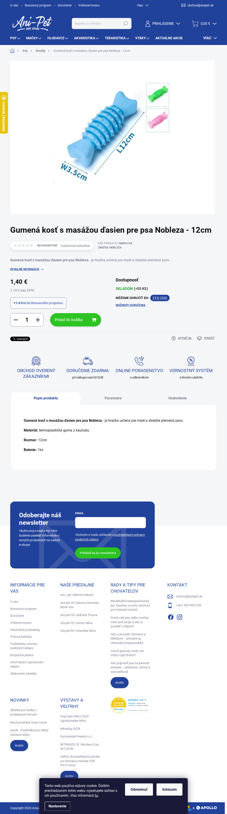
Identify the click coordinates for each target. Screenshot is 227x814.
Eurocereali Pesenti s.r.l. (76, 736)
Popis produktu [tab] (46, 398)
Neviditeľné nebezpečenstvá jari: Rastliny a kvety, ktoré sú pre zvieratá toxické (130, 605)
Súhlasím (169, 789)
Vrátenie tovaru (89, 5)
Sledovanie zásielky (23, 673)
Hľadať (125, 23)
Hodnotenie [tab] (177, 398)
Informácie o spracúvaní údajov (26, 664)
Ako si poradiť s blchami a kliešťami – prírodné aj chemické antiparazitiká (128, 638)
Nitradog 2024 (70, 728)
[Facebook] (170, 616)
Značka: (109, 247)
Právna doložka (21, 636)
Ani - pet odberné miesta (76, 595)
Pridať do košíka (69, 319)
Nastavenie (58, 806)
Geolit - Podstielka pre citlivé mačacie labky (29, 732)
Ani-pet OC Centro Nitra (76, 623)
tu (96, 795)
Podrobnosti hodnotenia (75, 245)
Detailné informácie (24, 269)
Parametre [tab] (113, 398)
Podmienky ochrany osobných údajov (23, 646)
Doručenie (65, 5)
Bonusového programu (47, 303)
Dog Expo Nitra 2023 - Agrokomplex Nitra (75, 718)
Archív (119, 682)
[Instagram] (179, 616)
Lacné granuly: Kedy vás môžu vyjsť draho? (127, 653)
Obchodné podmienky (25, 630)
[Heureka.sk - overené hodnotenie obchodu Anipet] (131, 705)
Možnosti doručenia (130, 305)
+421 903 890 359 (188, 605)
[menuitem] (15, 38)
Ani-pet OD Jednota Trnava (78, 615)
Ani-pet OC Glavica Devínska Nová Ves (79, 605)
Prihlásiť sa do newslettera (98, 553)
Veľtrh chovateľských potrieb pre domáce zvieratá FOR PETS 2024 (80, 761)
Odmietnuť (139, 789)
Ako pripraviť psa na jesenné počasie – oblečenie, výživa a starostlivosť (130, 667)
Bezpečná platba (21, 655)
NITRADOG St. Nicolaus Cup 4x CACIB (79, 747)
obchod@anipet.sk (189, 596)
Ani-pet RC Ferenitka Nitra (78, 630)
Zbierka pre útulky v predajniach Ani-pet (23, 712)
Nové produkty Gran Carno (28, 722)
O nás (14, 5)
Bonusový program (38, 5)
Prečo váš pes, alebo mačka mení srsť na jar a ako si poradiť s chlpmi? (130, 622)
